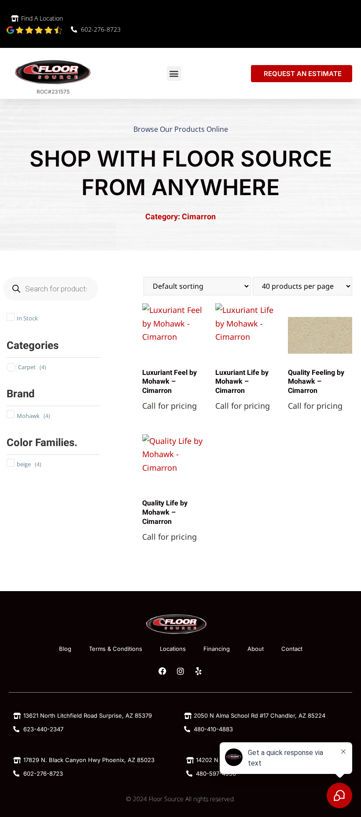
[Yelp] (198, 671)
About (255, 648)
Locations (173, 648)
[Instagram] (180, 671)
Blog (65, 648)
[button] (174, 73)
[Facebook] (162, 671)
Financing (216, 648)
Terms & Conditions (115, 648)
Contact (291, 648)
